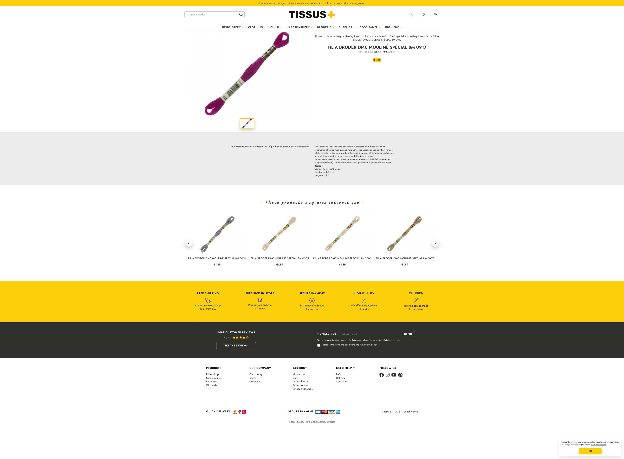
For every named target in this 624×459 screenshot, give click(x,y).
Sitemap (386, 411)
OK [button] (590, 451)
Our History (255, 374)
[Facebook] (381, 375)
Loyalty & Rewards (303, 389)
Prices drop (212, 374)
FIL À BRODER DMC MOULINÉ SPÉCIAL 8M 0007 (342, 258)
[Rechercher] (241, 14)
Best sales (211, 381)
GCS (397, 411)
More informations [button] (598, 444)
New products (213, 378)
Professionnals (300, 385)
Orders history (301, 381)
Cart (295, 378)
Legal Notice (411, 411)
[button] (189, 243)
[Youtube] (393, 375)
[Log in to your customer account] (411, 14)
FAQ (338, 374)
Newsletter (326, 334)
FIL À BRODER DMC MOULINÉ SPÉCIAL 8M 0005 (217, 258)
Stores (252, 378)
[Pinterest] (400, 375)
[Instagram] (388, 375)
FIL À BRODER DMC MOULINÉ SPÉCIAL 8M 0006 (280, 258)
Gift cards (211, 385)
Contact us (255, 381)
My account (299, 374)
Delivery (340, 378)
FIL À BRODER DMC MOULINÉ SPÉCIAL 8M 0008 (405, 258)
